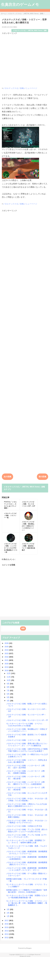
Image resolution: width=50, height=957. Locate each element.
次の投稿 (7, 477)
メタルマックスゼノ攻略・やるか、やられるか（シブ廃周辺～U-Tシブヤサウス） (26, 821)
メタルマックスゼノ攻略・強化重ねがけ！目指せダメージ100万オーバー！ (26, 730)
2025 (7, 647)
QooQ (28, 956)
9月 (8, 684)
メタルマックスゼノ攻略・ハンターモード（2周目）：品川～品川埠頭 (25, 767)
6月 (8, 694)
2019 (7, 667)
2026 (7, 643)
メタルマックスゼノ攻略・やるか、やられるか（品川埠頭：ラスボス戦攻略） (26, 799)
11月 (9, 677)
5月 (8, 697)
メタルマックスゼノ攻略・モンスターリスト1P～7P (27, 720)
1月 (8, 916)
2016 (7, 924)
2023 (7, 653)
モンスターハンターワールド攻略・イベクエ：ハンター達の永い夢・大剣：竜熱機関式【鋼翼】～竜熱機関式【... (26, 903)
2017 (7, 920)
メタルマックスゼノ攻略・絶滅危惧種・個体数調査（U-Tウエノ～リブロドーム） (26, 852)
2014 (7, 931)
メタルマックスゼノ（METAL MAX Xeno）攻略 (30, 30)
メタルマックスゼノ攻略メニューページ (20, 88)
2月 (8, 913)
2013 (7, 934)
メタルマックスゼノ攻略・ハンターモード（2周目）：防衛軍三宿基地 (25, 772)
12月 (9, 673)
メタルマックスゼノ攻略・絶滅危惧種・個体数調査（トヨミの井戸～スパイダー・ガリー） (26, 869)
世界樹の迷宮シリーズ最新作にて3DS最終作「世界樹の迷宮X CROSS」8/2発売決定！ (26, 891)
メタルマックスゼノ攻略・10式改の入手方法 (24, 826)
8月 (8, 687)
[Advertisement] (25, 60)
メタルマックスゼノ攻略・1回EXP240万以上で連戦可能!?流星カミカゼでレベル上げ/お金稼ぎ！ (27, 750)
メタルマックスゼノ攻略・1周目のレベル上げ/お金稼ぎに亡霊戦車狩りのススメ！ (26, 805)
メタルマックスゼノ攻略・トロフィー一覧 (23, 740)
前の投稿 (42, 477)
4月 (8, 701)
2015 (7, 927)
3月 (8, 909)
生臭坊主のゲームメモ (20, 4)
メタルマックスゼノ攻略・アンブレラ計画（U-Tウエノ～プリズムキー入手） (26, 836)
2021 (7, 660)
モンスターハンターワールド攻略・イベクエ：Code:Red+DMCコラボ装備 (25, 725)
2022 (7, 657)
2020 (7, 664)
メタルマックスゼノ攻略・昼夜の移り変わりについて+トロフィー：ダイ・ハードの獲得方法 (26, 744)
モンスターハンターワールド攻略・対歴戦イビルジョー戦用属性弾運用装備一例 (26, 896)
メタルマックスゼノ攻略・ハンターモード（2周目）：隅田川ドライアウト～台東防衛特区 (25, 783)
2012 (7, 937)
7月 (8, 690)
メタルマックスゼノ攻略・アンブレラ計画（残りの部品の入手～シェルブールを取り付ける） (26, 830)
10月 (9, 680)
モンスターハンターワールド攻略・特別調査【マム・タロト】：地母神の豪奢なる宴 (25, 841)
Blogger (28, 948)
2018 (7, 670)
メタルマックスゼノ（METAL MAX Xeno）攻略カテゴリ (24, 488)
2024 (7, 650)
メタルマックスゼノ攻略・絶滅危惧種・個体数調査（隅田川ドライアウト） (26, 863)
